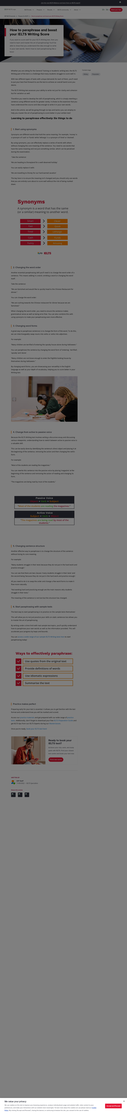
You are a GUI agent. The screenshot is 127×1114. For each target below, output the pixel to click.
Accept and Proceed (113, 1106)
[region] (63, 1106)
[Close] (124, 1101)
